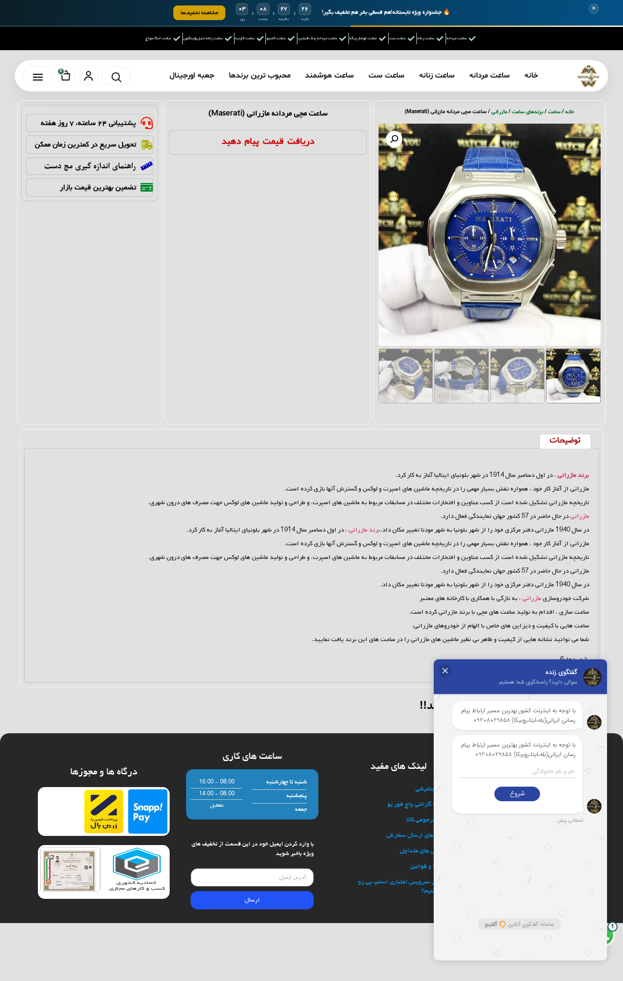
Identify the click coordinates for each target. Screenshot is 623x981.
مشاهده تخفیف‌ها (199, 12)
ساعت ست (387, 75)
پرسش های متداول (424, 851)
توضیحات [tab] (565, 440)
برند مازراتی (364, 530)
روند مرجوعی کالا (427, 820)
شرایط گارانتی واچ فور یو (418, 804)
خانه (531, 75)
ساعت (554, 112)
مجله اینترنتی (432, 789)
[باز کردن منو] (37, 75)
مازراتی (499, 112)
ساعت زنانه (437, 75)
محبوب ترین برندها (260, 75)
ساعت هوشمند (329, 75)
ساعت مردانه (489, 75)
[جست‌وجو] (116, 75)
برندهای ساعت (527, 112)
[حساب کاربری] (88, 75)
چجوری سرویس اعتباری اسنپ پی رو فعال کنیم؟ (403, 887)
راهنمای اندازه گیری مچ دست (90, 166)
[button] (394, 139)
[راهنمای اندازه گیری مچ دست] (146, 166)
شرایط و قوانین (429, 866)
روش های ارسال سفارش (417, 835)
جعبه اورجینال (192, 75)
